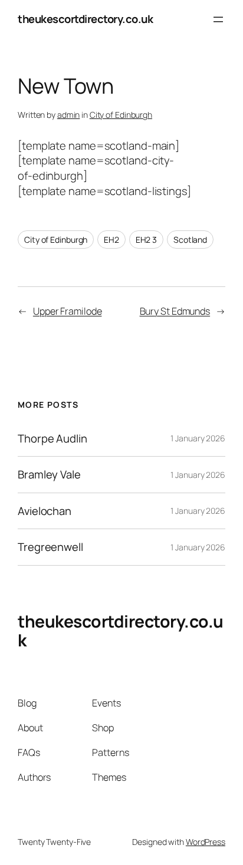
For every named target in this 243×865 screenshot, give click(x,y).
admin (68, 114)
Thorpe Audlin (52, 438)
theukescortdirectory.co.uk (85, 19)
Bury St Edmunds (175, 311)
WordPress (205, 841)
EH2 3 (146, 239)
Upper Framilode (67, 311)
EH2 (111, 239)
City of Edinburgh (121, 114)
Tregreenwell (50, 547)
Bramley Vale (49, 474)
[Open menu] (218, 19)
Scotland (190, 239)
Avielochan (44, 511)
